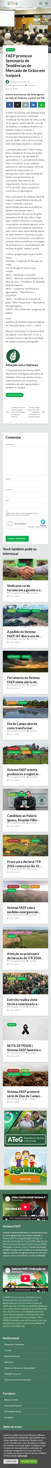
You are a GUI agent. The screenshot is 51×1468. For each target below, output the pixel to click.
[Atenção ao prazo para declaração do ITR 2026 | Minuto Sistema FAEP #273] (25, 937)
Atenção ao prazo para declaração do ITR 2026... (25, 956)
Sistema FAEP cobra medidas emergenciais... (23, 910)
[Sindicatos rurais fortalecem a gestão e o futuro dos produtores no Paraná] (25, 569)
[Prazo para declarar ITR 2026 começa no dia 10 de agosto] (25, 845)
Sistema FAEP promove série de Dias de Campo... (24, 1094)
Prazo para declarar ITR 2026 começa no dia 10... (24, 864)
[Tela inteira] (43, 1220)
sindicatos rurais (20, 1247)
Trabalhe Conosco (12, 1374)
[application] (25, 1207)
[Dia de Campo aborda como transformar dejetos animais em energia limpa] (25, 707)
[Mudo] (38, 1220)
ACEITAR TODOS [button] (28, 1461)
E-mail (9, 490)
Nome (8, 479)
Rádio (29, 933)
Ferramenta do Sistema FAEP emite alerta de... (23, 680)
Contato (8, 1350)
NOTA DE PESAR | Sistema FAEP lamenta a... (25, 1048)
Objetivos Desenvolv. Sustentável (19, 1368)
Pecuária (12, 703)
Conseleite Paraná (12, 1411)
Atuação (12, 565)
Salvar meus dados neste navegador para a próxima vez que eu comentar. (22, 514)
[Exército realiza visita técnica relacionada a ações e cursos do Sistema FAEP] (25, 983)
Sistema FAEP (9, 1238)
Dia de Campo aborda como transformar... (22, 726)
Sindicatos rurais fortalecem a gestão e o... (25, 588)
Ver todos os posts (14, 395)
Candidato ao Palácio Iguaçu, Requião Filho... (23, 818)
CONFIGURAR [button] (11, 1461)
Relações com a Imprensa (20, 82)
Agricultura (13, 749)
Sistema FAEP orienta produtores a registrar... (24, 772)
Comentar (31, 85)
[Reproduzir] (6, 1220)
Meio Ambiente (24, 611)
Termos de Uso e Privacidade (17, 1379)
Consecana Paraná (12, 1405)
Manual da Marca (12, 1356)
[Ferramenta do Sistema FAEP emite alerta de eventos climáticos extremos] (25, 661)
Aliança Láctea (11, 1399)
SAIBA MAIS (22, 1455)
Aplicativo (8, 1362)
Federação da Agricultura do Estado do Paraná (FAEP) (22, 1239)
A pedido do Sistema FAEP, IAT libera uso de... (24, 634)
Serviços (10, 50)
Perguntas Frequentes (14, 1344)
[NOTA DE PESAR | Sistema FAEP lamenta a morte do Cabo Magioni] (25, 1029)
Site (7, 500)
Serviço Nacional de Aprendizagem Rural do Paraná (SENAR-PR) (25, 1244)
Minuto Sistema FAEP (16, 933)
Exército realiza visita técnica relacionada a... (23, 1002)
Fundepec (8, 1417)
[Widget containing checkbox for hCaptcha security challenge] (27, 523)
